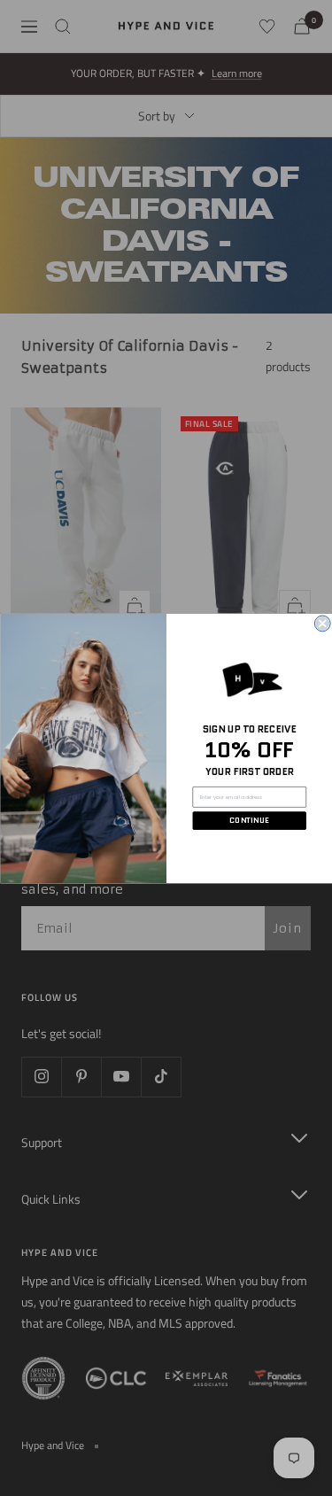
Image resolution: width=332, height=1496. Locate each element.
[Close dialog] (322, 624)
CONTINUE (249, 820)
